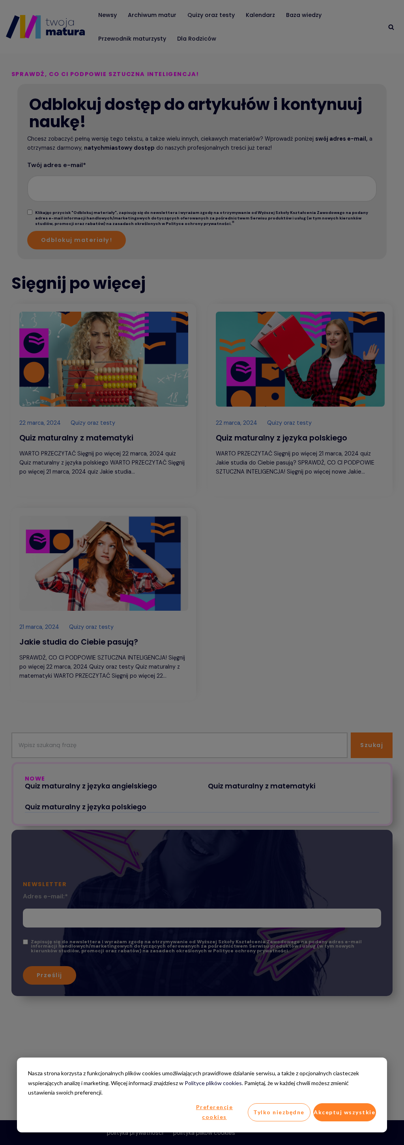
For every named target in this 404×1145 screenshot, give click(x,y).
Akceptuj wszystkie (344, 1112)
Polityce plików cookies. (214, 1083)
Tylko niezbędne (279, 1112)
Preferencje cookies (214, 1112)
